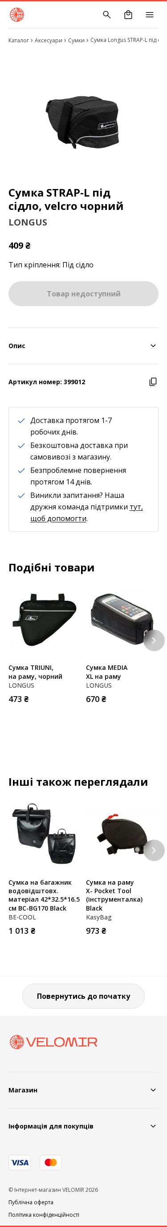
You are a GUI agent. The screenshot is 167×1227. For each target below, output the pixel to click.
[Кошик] (128, 15)
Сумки (76, 40)
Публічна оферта (30, 1202)
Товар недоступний (84, 294)
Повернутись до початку (83, 996)
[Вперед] (154, 640)
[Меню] (150, 15)
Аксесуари (48, 40)
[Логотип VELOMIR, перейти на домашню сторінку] (16, 14)
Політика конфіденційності (43, 1215)
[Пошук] (107, 15)
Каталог (18, 40)
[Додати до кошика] (72, 696)
